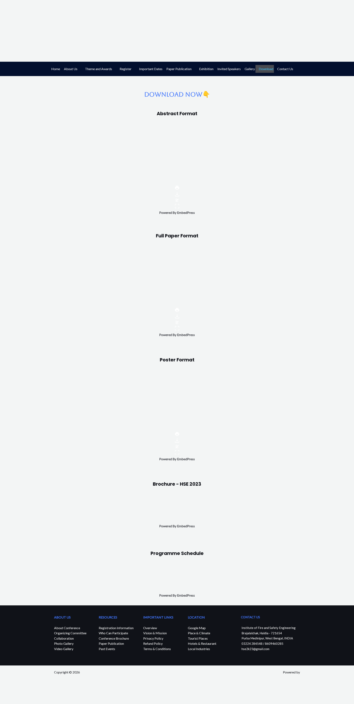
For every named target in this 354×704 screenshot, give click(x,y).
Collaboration (64, 638)
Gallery (250, 69)
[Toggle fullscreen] (32, 694)
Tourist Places (198, 638)
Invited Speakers (229, 69)
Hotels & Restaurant (202, 643)
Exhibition (206, 69)
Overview (150, 628)
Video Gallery (63, 649)
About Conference (67, 628)
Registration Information (116, 628)
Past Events (107, 649)
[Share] (19, 694)
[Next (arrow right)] (19, 701)
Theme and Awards (98, 69)
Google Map (197, 628)
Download (266, 69)
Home (55, 69)
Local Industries (199, 649)
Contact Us (285, 69)
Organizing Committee (70, 633)
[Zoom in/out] (45, 694)
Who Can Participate (113, 633)
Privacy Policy (153, 638)
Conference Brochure (114, 638)
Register (126, 69)
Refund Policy (153, 643)
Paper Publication (179, 69)
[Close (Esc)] (6, 694)
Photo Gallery (64, 643)
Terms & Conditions (157, 649)
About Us (70, 69)
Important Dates (150, 69)
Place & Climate (199, 633)
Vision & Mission (155, 633)
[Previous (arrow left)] (6, 701)
